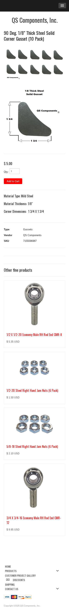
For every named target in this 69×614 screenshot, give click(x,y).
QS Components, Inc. (35, 19)
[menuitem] (33, 566)
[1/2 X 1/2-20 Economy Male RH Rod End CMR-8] (34, 304)
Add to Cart (13, 181)
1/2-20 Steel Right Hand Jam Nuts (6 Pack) (32, 390)
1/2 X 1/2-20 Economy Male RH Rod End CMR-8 (34, 334)
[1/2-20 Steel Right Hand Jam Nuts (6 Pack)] (34, 368)
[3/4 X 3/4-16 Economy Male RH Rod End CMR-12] (34, 488)
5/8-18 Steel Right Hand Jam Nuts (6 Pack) (32, 446)
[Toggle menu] (58, 571)
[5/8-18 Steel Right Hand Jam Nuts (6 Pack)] (34, 424)
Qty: (6, 171)
